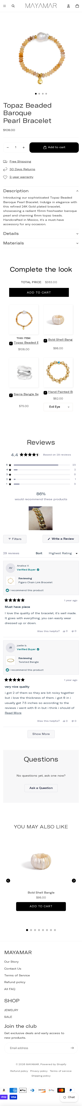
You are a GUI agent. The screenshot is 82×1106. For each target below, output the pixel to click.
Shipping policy (41, 1076)
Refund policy (14, 982)
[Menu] (4, 6)
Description (15, 191)
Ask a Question (43, 789)
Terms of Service (17, 975)
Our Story (11, 961)
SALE (8, 1017)
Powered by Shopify (53, 1064)
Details (11, 234)
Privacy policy (39, 1071)
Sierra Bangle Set (27, 394)
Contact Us (12, 968)
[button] (41, 465)
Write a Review (65, 540)
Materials (13, 243)
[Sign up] (72, 1048)
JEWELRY (11, 1010)
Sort (39, 553)
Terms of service (61, 1071)
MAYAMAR (32, 1064)
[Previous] (8, 881)
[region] (41, 518)
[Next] (74, 881)
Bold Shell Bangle (61, 339)
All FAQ (9, 989)
